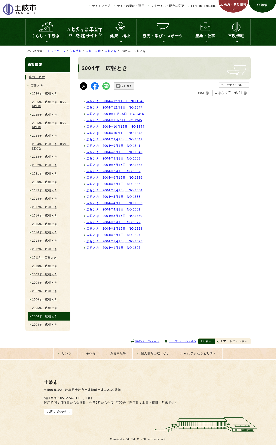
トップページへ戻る (182, 341)
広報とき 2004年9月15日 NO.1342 (114, 139)
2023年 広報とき (44, 156)
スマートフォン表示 (234, 341)
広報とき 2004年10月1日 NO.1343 (114, 133)
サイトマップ (101, 5)
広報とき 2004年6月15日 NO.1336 (114, 177)
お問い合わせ (56, 411)
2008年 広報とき (44, 282)
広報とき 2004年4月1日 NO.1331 (113, 209)
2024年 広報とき (44, 135)
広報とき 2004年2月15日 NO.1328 (114, 228)
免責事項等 (118, 353)
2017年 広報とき (44, 207)
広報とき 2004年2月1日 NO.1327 (113, 235)
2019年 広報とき (44, 190)
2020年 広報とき (44, 182)
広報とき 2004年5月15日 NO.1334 (114, 190)
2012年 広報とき (44, 249)
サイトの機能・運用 (130, 5)
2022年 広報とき (44, 165)
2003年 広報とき (44, 324)
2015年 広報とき (44, 223)
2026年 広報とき (44, 93)
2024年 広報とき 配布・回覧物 (50, 146)
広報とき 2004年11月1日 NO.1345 (114, 120)
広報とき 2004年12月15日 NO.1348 (115, 101)
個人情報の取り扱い (155, 353)
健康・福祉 (120, 36)
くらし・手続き (46, 36)
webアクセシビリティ (200, 353)
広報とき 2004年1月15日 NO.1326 (114, 241)
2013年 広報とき (44, 240)
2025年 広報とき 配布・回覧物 (50, 125)
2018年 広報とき (44, 198)
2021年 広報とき (44, 173)
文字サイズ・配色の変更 (167, 5)
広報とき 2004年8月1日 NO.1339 (113, 158)
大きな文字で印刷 (228, 93)
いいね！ (126, 86)
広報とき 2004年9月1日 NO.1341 (113, 145)
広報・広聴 (93, 50)
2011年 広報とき (44, 257)
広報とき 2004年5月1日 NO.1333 (113, 196)
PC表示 (206, 341)
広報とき (111, 50)
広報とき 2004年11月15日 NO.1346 (115, 113)
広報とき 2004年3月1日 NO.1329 (113, 222)
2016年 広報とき (44, 215)
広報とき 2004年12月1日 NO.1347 (114, 107)
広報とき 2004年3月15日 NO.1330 (114, 215)
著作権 (91, 353)
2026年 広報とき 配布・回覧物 (50, 104)
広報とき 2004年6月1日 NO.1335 (113, 184)
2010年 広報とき (44, 265)
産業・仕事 (205, 36)
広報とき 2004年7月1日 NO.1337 (113, 171)
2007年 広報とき (44, 291)
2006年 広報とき (44, 299)
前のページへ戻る (147, 341)
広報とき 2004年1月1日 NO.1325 (113, 247)
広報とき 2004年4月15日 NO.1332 (114, 203)
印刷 (201, 92)
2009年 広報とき (44, 274)
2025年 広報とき (44, 114)
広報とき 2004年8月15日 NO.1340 (114, 152)
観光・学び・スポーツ (163, 36)
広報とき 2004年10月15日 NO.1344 (115, 126)
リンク (67, 353)
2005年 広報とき (44, 307)
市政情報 (236, 36)
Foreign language (203, 5)
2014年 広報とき (44, 232)
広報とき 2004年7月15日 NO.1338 (114, 164)
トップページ (57, 50)
